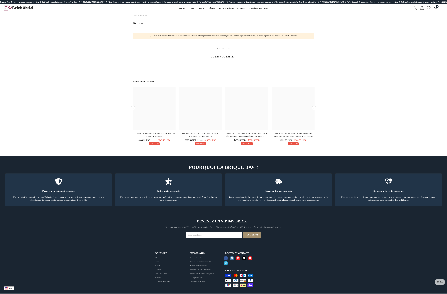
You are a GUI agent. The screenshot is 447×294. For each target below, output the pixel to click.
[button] (133, 108)
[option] (154, 117)
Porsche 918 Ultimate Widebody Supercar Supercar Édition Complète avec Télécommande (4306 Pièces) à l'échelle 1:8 (293, 135)
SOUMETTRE (252, 235)
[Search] (415, 8)
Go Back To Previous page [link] (224, 57)
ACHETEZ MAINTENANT (94, 2)
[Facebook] (226, 258)
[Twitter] (226, 263)
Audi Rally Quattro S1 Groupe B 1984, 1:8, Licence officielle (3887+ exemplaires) (200, 134)
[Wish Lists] (428, 8)
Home (135, 16)
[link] (58, 189)
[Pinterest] (238, 258)
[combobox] (9, 288)
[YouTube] (250, 258)
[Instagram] (232, 258)
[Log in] (422, 8)
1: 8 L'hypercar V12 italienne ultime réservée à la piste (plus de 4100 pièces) (154, 134)
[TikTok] (244, 258)
